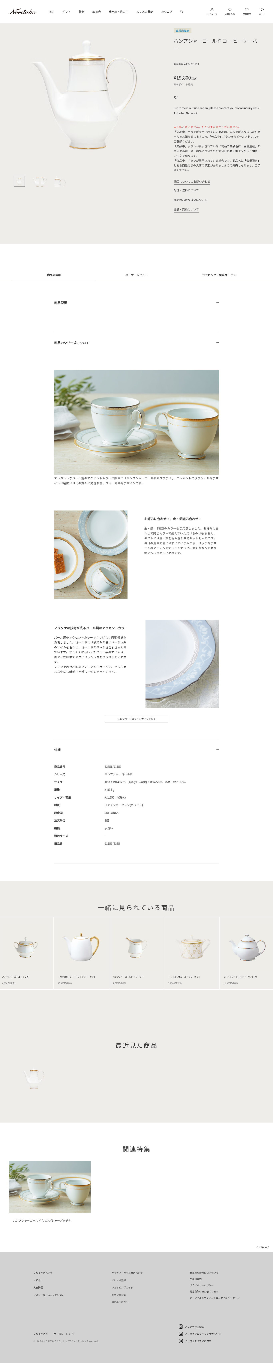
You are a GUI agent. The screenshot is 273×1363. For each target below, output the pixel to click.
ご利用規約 (196, 1279)
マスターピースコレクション (48, 1294)
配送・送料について (186, 190)
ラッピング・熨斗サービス (219, 275)
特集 (81, 12)
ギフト (66, 12)
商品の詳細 (54, 275)
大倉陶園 (38, 1287)
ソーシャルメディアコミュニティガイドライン (215, 1297)
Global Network (186, 113)
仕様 (57, 749)
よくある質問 (144, 12)
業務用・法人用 (118, 12)
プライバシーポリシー (202, 1285)
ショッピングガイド (122, 1287)
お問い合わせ (119, 1294)
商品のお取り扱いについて (190, 200)
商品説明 (60, 302)
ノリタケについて (43, 1273)
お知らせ (38, 1280)
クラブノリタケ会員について (127, 1273)
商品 (51, 12)
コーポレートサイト (64, 1334)
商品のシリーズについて (71, 342)
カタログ (166, 12)
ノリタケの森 (40, 1334)
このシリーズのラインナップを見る (137, 718)
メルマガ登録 (119, 1280)
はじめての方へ (120, 1301)
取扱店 (96, 12)
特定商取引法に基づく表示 (204, 1291)
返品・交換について (186, 209)
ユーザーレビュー (136, 275)
